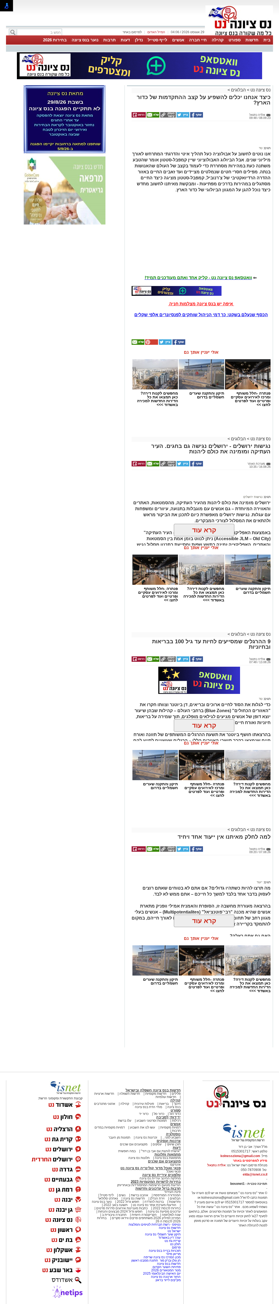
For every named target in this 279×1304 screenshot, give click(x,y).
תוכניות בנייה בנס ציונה (165, 1251)
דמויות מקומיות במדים (110, 1127)
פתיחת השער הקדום (167, 1267)
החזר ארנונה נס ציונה (166, 1277)
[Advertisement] (199, 136)
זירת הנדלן (157, 1198)
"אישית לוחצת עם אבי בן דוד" (161, 1151)
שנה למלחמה (171, 1215)
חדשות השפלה (129, 1094)
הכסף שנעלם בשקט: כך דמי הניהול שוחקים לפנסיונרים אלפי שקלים (201, 314)
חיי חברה (198, 40)
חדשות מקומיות (155, 1094)
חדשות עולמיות (166, 1097)
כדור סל (159, 1114)
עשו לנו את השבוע (142, 1127)
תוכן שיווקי (174, 1144)
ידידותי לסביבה (168, 1117)
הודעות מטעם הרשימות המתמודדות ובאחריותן (149, 1185)
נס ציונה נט (260, 90)
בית (267, 40)
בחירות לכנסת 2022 (166, 1208)
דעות (125, 40)
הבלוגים (238, 90)
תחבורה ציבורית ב (114, 1215)
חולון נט (175, 1244)
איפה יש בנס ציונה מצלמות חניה (201, 304)
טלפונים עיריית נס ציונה (161, 1175)
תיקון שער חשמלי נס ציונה (163, 1234)
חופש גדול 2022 (128, 1202)
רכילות (176, 1120)
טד (260, 148)
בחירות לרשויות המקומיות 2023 (156, 1182)
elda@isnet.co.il (255, 1174)
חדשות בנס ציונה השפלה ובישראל (153, 1090)
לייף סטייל (157, 40)
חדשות (252, 40)
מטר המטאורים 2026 (166, 1270)
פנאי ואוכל (173, 1171)
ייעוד (259, 882)
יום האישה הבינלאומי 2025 (162, 1273)
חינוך (177, 1104)
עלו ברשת (124, 1120)
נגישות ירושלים (252, 497)
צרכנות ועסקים (169, 1141)
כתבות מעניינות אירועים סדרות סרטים (121, 1208)
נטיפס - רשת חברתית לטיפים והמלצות (155, 1224)
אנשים (178, 40)
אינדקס (175, 1165)
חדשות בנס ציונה (169, 1264)
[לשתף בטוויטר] (182, 116)
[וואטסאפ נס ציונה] (177, 291)
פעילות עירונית (144, 1104)
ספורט (235, 40)
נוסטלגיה (173, 1134)
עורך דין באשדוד (169, 1238)
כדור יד (143, 1114)
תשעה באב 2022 (116, 1205)
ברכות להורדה (154, 1202)
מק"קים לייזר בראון (168, 1280)
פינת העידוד (172, 1192)
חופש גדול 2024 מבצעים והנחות (119, 1211)
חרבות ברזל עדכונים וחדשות (158, 1188)
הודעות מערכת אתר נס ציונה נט (154, 1205)
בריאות (164, 1104)
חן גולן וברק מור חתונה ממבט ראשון (156, 1260)
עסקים (157, 1144)
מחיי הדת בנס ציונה (148, 1107)
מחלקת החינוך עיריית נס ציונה (160, 1178)
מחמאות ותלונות (167, 1154)
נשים (122, 1195)
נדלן (139, 40)
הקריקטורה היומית (144, 1215)
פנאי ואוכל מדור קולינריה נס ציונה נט (150, 1168)
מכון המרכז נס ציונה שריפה (162, 1257)
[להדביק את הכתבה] (151, 344)
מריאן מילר (173, 1254)
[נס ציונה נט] (236, 1113)
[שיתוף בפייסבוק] (196, 116)
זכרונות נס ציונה (146, 1137)
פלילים (176, 1094)
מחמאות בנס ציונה (167, 1158)
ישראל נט (174, 1231)
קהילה (218, 40)
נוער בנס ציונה (85, 40)
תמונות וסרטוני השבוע (152, 1120)
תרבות (109, 40)
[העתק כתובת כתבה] (167, 116)
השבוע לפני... (171, 1137)
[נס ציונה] (239, 35)
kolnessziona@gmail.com (240, 1156)
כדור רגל (175, 1114)
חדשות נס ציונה (133, 1198)
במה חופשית (127, 1151)
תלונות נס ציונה (139, 1158)
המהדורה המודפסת (167, 1195)
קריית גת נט (173, 1241)
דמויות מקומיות (170, 1127)
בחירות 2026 (55, 40)
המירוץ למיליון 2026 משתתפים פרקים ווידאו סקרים (146, 1218)
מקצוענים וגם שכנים (133, 1144)
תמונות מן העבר (119, 1137)
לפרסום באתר (132, 32)
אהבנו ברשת (139, 1195)
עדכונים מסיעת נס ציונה (164, 1211)
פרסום (176, 1247)
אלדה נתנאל (216, 1165)
